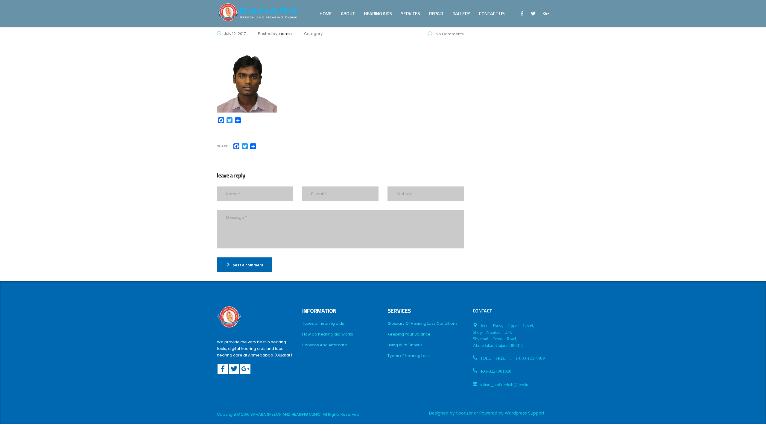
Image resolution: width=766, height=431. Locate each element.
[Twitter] (234, 369)
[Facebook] (223, 369)
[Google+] (245, 369)
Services (410, 13)
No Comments (449, 34)
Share (222, 146)
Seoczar (464, 413)
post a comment (248, 265)
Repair (436, 13)
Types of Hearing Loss (408, 355)
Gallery (461, 13)
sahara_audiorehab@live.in (504, 384)
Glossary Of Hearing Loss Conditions (422, 323)
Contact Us (491, 13)
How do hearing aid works (327, 334)
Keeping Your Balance (409, 334)
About (348, 13)
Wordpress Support (525, 413)
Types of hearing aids (323, 323)
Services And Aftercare (324, 345)
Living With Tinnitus (404, 345)
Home (326, 13)
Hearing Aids (378, 13)
